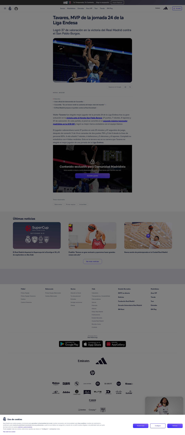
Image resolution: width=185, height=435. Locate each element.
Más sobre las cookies (9, 431)
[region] (92, 425)
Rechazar (175, 425)
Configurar (158, 425)
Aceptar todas (140, 425)
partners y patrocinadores (25, 427)
